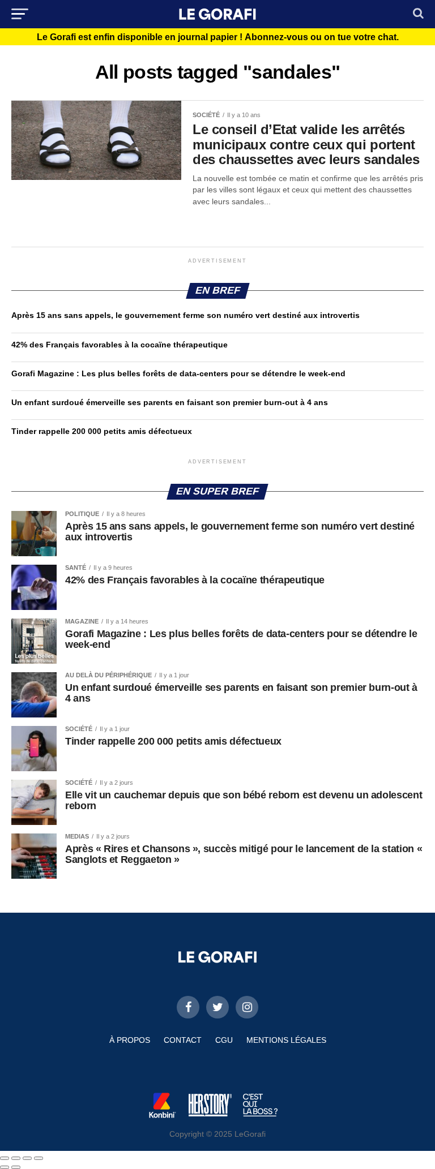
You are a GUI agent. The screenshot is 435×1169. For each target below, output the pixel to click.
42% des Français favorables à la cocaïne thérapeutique (119, 344)
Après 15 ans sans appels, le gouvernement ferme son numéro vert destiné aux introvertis (185, 315)
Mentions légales (286, 1040)
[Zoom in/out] (38, 1158)
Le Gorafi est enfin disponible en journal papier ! (218, 37)
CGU (224, 1040)
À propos (129, 1040)
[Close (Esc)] (4, 1158)
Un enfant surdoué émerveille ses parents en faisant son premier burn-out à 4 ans (170, 402)
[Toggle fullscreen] (27, 1158)
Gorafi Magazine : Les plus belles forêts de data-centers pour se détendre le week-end (178, 373)
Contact (183, 1040)
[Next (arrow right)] (15, 1167)
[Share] (15, 1158)
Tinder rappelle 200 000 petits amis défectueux (101, 431)
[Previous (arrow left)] (4, 1167)
